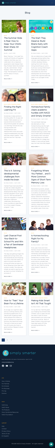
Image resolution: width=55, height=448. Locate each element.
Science (4, 393)
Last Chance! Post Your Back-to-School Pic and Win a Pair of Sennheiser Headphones (13, 242)
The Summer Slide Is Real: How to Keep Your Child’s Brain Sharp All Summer (13, 44)
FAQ (3, 426)
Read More (8, 78)
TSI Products (6, 409)
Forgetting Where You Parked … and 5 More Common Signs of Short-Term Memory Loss (41, 177)
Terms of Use (6, 433)
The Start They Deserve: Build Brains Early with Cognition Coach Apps (39, 44)
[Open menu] (52, 3)
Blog (5, 35)
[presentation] (14, 26)
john (7, 53)
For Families (5, 383)
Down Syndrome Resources (10, 412)
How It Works (6, 381)
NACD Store (5, 407)
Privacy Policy (6, 431)
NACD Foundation (7, 414)
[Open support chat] (51, 444)
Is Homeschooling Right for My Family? (40, 239)
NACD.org (5, 405)
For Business (5, 388)
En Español (5, 436)
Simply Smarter (36, 53)
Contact (4, 428)
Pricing (4, 391)
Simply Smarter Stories (14, 104)
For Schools (5, 386)
